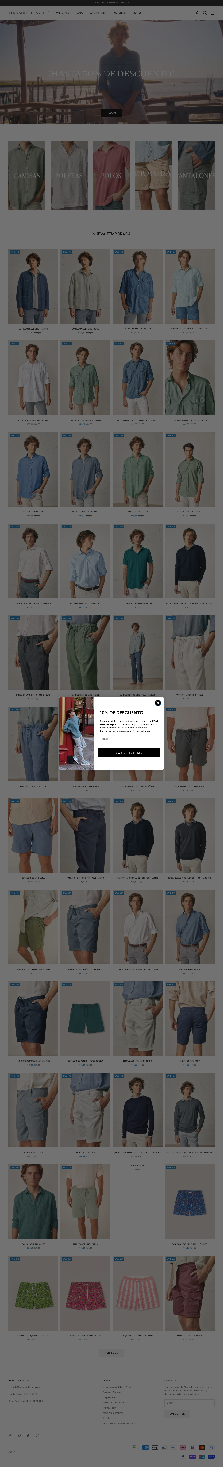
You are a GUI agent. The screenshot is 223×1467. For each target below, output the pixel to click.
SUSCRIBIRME (129, 753)
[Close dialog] (158, 703)
